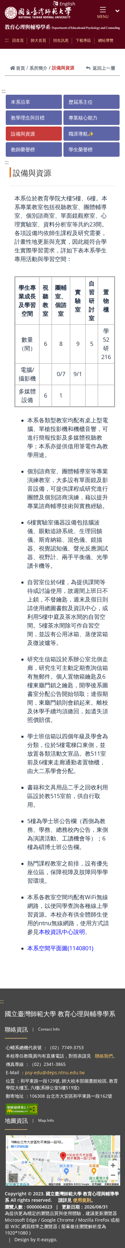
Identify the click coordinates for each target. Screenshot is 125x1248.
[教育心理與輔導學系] (62, 27)
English (67, 4)
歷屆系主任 (81, 102)
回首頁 (18, 40)
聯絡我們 (104, 1056)
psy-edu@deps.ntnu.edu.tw (55, 1072)
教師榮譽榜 (23, 149)
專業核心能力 (83, 117)
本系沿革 (20, 102)
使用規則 (82, 1200)
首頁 (20, 68)
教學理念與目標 (28, 117)
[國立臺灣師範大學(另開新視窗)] (38, 13)
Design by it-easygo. (35, 1239)
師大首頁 (38, 40)
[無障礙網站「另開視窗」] (22, 1109)
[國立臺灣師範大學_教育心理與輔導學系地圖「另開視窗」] (63, 1160)
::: (7, 39)
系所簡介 (38, 68)
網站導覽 (105, 40)
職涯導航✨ (81, 133)
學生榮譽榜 (81, 149)
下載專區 (83, 40)
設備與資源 (23, 133)
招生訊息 (61, 40)
